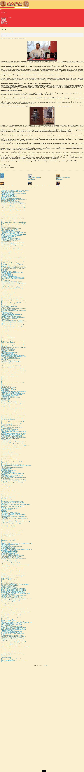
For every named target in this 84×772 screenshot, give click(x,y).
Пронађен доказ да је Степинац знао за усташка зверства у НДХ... (11, 522)
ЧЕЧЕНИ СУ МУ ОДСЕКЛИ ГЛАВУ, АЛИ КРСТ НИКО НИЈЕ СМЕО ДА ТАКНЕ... (13, 628)
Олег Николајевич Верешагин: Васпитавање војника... (9, 551)
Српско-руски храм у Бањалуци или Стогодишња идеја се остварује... (12, 467)
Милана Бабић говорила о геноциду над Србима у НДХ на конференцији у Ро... (14, 199)
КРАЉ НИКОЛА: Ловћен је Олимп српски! (7, 498)
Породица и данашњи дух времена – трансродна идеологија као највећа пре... (13, 431)
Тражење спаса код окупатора (6, 339)
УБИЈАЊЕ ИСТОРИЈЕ (4, 426)
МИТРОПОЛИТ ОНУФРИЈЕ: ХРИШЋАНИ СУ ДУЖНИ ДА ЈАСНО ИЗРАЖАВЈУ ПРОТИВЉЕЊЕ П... (16, 622)
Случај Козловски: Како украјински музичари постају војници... (11, 231)
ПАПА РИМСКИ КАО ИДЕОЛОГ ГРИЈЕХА (7, 483)
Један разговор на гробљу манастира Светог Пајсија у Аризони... (11, 282)
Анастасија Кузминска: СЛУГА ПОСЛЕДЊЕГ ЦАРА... (9, 550)
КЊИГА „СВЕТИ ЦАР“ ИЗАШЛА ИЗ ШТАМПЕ (8, 559)
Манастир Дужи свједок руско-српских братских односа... (10, 651)
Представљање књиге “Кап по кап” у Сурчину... (8, 227)
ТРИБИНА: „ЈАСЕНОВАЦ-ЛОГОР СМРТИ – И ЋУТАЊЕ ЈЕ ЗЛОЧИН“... (12, 532)
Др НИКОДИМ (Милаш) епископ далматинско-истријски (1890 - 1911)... (12, 264)
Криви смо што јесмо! (4, 541)
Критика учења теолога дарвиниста (6, 536)
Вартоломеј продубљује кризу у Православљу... (8, 463)
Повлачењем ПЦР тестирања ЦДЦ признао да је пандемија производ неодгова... (14, 414)
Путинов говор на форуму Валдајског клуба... (8, 337)
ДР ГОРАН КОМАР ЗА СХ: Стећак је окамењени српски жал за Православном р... (14, 576)
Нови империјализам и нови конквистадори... (8, 305)
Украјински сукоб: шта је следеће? (6, 237)
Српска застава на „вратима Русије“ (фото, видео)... (9, 552)
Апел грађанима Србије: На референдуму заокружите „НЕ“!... (11, 417)
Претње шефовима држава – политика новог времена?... (10, 301)
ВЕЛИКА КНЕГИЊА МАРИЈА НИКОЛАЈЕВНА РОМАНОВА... (10, 554)
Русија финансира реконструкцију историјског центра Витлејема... (11, 631)
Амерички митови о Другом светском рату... (8, 594)
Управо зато (3, 380)
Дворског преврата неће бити (7, 31)
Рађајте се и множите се (5, 537)
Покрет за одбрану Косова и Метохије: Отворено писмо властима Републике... (13, 418)
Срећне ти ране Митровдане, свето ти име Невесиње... (10, 229)
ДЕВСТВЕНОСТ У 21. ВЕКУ (5, 478)
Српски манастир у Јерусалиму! (6, 494)
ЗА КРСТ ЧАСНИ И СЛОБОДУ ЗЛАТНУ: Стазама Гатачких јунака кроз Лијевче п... (14, 234)
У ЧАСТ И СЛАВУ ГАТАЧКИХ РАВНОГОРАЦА (8, 342)
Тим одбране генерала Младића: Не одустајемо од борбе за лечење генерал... (14, 627)
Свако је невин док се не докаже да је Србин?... (8, 586)
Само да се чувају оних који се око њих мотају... (8, 236)
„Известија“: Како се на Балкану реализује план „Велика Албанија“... (12, 626)
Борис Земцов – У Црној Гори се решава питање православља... (11, 493)
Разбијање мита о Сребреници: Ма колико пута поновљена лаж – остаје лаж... (13, 300)
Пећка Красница (3, 351)
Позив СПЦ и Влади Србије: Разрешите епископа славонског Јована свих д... (13, 341)
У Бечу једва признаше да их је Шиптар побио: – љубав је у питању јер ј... (13, 482)
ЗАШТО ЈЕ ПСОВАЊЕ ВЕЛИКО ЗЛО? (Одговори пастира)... (10, 600)
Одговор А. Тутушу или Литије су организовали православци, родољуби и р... (13, 382)
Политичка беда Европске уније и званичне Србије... (9, 216)
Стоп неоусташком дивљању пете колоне (7, 315)
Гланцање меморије (4, 519)
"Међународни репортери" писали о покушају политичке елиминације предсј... (13, 245)
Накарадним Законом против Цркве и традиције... (9, 458)
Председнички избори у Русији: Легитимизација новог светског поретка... (12, 320)
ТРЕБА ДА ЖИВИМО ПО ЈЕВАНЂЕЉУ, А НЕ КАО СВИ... (10, 508)
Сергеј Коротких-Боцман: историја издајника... (8, 200)
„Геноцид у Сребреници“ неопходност (7, 304)
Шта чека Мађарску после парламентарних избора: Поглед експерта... (12, 202)
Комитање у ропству (4, 378)
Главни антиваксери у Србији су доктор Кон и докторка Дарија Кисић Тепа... (13, 421)
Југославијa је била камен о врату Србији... (8, 396)
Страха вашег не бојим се (5, 466)
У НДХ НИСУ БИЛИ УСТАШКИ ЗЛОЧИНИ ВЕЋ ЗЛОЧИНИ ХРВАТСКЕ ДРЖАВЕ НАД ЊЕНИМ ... (16, 504)
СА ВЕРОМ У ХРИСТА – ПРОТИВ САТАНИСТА (8, 374)
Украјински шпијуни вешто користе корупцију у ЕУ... (9, 194)
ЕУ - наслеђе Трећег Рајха (5, 260)
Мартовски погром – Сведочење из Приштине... (8, 271)
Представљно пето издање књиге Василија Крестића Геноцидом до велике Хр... (14, 516)
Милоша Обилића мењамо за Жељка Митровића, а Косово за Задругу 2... (13, 355)
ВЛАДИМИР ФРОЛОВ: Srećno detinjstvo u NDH (8, 563)
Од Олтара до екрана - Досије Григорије (7, 243)
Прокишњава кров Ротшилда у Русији (7, 377)
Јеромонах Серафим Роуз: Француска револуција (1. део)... (10, 577)
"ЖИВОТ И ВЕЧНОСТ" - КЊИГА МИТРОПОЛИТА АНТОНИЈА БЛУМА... (12, 501)
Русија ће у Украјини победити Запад (7, 348)
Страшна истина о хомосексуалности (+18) (8, 630)
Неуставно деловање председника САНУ (7, 476)
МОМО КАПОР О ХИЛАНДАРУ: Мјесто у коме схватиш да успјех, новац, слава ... (14, 599)
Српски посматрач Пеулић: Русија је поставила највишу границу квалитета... (13, 317)
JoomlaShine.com (47, 665)
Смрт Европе (3, 385)
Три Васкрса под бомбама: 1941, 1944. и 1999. (8, 533)
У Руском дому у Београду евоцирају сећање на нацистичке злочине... (12, 272)
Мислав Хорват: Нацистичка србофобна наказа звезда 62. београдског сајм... (13, 592)
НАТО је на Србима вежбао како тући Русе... (8, 360)
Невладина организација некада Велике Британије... (9, 387)
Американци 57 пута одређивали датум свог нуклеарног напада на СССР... (13, 575)
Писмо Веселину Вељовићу (5, 439)
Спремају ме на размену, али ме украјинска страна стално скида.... (12, 314)
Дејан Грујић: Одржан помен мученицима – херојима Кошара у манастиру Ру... (13, 640)
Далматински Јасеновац (5, 379)
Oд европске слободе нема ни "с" (6, 384)
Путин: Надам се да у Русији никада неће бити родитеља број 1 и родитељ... (13, 514)
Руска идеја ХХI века (4, 616)
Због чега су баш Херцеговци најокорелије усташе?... (9, 299)
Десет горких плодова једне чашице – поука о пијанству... (10, 201)
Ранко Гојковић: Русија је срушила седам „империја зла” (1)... (11, 454)
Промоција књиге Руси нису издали (6, 416)
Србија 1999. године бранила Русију (7, 542)
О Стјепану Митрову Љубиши (6, 336)
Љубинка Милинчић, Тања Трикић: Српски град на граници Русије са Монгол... (13, 621)
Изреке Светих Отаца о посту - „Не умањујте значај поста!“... (11, 583)
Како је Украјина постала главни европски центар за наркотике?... (11, 219)
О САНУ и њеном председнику (6, 471)
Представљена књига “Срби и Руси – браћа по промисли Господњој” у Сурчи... (13, 267)
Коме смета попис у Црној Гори (6, 442)
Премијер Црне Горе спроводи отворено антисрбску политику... (11, 440)
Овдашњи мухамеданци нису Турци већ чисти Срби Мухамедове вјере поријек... (14, 391)
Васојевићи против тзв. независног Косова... (8, 553)
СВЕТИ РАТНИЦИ (4, 505)
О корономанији (3, 432)
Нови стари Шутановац (5, 269)
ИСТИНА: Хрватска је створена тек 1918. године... (9, 560)
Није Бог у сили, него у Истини (6, 456)
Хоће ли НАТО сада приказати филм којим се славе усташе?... (11, 614)
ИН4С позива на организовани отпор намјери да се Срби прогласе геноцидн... (13, 308)
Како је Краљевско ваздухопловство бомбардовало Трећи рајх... (11, 539)
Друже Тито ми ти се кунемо (5, 444)
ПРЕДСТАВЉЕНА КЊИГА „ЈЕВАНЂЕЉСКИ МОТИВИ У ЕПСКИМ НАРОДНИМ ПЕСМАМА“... (15, 593)
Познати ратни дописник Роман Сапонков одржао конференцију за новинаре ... (14, 257)
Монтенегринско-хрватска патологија (7, 335)
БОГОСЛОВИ (3, 634)
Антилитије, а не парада (5, 383)
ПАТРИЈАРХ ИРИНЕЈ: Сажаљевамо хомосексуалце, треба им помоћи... (12, 555)
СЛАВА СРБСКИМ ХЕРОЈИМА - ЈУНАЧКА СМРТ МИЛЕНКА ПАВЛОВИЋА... (13, 502)
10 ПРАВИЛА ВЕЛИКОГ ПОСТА (6, 657)
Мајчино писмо (3, 538)
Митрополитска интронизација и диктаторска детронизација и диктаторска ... (13, 434)
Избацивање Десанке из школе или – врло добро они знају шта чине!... (12, 496)
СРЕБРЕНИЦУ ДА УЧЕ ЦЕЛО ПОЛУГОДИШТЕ (8, 389)
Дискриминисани (4, 511)
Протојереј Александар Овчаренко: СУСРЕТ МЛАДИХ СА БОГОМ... (12, 635)
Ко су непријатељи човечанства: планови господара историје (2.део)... (12, 365)
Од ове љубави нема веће (5, 515)
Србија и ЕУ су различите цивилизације (7, 195)
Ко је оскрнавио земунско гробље (6, 197)
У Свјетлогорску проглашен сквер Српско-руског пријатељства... (11, 556)
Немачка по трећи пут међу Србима (7, 388)
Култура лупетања (4, 524)
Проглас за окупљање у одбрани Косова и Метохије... (9, 381)
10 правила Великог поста (5, 364)
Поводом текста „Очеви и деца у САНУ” (7, 313)
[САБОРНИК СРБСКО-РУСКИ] (14, 4)
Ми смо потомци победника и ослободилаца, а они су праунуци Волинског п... (13, 258)
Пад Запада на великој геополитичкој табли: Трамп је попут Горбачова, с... (13, 285)
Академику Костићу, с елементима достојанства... (9, 470)
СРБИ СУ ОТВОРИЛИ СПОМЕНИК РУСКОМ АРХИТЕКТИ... (10, 512)
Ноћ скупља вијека (4, 270)
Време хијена (3, 375)
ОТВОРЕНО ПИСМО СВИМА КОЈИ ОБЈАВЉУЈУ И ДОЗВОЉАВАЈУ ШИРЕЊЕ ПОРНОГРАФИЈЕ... (16, 543)
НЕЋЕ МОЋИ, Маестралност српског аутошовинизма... (10, 429)
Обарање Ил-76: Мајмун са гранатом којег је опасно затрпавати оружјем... (13, 324)
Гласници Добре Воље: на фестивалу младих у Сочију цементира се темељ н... (14, 321)
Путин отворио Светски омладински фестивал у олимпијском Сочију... (12, 322)
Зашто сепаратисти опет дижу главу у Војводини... (9, 276)
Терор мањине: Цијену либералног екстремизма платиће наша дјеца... (12, 298)
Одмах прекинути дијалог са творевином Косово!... (9, 303)
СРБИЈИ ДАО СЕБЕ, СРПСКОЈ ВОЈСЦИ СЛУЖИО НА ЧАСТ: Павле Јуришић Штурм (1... (15, 190)
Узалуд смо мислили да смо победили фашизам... (9, 354)
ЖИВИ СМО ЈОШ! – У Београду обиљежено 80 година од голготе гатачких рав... (14, 266)
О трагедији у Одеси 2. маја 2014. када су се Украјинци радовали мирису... (13, 393)
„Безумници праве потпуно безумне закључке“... (9, 581)
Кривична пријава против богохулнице (7, 353)
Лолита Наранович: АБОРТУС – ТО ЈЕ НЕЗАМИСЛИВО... (10, 596)
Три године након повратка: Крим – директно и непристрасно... (11, 652)
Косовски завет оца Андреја (5, 469)
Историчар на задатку (4, 517)
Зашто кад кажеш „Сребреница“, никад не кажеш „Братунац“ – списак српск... (13, 617)
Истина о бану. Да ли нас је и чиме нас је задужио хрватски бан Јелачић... (13, 464)
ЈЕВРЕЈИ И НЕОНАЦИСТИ (5, 400)
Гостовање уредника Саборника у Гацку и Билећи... (9, 240)
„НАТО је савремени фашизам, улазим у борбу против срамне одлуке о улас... (13, 629)
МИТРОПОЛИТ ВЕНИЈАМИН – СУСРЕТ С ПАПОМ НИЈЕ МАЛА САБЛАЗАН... (13, 415)
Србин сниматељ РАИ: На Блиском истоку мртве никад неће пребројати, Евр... (13, 641)
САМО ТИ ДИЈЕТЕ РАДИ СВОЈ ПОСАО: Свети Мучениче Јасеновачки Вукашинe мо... (15, 660)
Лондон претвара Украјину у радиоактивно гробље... (9, 352)
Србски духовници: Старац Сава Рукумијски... (8, 472)
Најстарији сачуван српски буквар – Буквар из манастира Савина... (12, 435)
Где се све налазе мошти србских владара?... (8, 220)
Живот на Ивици (3, 510)
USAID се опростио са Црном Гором (7, 275)
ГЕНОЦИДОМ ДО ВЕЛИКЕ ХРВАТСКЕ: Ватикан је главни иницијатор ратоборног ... (14, 518)
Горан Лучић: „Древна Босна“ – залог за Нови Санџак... (10, 579)
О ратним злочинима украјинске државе (7, 362)
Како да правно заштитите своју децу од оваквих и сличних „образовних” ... (13, 638)
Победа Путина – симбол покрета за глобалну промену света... (11, 316)
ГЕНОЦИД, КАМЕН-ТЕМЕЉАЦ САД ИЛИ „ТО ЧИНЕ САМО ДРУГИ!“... (12, 397)
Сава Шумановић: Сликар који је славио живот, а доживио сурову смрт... (12, 242)
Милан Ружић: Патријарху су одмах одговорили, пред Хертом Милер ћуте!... (13, 588)
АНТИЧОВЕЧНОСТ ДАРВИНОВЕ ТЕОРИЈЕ (8, 419)
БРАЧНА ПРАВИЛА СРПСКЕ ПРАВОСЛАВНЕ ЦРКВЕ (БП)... (10, 392)
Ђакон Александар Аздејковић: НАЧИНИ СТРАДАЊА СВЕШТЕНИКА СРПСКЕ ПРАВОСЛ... (15, 584)
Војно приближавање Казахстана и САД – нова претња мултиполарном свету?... (14, 283)
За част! (2, 311)
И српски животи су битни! (5, 474)
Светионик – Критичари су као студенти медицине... (9, 500)
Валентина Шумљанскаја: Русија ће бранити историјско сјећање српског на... (13, 613)
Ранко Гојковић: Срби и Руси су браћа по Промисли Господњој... (11, 281)
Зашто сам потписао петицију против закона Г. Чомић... (10, 459)
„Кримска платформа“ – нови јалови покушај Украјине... (10, 438)
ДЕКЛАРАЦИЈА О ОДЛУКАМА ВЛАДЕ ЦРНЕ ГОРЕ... (9, 306)
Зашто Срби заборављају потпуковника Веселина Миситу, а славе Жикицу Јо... (13, 433)
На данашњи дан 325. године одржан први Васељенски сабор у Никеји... (12, 261)
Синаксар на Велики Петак (5, 398)
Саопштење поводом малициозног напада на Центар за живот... (11, 404)
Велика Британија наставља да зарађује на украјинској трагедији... (12, 326)
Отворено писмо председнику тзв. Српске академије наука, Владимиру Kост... (13, 477)
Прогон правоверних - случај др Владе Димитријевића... (10, 557)
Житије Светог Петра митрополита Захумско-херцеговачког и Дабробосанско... (13, 340)
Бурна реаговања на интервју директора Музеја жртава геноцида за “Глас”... (13, 344)
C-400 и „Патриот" (4, 574)
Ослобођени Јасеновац (5, 495)
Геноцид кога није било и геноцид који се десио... (9, 296)
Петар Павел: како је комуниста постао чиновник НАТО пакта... (11, 228)
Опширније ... (34, 179)
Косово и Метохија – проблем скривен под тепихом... (9, 265)
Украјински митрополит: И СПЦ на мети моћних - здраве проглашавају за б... (13, 437)
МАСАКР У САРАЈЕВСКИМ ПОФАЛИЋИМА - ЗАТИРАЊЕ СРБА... (11, 632)
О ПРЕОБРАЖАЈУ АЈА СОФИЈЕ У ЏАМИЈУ (8, 540)
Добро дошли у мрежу (4, 323)
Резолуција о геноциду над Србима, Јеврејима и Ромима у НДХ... (11, 423)
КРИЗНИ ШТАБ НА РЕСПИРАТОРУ (6, 424)
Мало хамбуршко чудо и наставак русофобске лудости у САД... (11, 615)
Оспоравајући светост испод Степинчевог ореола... (9, 639)
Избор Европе (3, 204)
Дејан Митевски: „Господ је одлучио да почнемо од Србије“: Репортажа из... (13, 642)
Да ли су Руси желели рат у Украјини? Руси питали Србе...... (10, 376)
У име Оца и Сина (4, 484)
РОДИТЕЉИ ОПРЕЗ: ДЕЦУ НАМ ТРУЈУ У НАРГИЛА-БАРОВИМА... (11, 624)
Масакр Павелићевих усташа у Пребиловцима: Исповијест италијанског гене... (13, 480)
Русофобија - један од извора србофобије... (8, 349)
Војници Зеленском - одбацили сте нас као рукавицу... (9, 338)
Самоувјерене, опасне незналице (6, 312)
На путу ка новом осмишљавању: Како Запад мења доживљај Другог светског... (13, 356)
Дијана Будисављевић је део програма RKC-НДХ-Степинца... (11, 513)
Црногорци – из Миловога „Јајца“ (6, 499)
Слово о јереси (3, 259)
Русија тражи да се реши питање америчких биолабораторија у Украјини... (13, 218)
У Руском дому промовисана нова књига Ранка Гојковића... (10, 395)
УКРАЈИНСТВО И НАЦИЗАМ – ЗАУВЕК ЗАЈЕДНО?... (9, 230)
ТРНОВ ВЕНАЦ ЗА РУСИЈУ (5, 545)
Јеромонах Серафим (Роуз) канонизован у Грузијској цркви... (11, 238)
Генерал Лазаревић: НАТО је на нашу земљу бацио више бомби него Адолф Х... (14, 595)
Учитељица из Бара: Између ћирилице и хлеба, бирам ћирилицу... (11, 653)
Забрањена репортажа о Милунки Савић (7, 659)
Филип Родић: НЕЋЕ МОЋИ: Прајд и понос (8, 547)
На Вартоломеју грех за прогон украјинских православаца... (10, 358)
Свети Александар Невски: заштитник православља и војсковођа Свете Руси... (13, 223)
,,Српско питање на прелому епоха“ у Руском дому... (9, 402)
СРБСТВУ (2, 279)
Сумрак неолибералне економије (6, 455)
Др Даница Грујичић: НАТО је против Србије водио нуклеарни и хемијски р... (13, 591)
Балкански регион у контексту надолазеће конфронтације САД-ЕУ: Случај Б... (13, 191)
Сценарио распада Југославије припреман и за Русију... (10, 233)
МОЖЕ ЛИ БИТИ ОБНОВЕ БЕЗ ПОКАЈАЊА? (8, 430)
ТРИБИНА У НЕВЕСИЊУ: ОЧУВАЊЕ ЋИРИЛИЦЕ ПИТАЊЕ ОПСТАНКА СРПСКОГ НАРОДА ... (16, 521)
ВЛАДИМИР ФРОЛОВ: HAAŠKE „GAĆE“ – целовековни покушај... (11, 572)
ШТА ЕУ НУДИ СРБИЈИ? (5, 390)
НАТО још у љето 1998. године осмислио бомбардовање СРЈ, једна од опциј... (13, 479)
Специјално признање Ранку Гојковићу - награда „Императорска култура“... (13, 278)
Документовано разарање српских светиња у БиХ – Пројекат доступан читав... (13, 193)
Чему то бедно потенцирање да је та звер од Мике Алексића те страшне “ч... (13, 473)
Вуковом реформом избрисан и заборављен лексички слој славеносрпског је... (13, 224)
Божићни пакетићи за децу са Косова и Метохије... (9, 582)
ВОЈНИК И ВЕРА (3, 507)
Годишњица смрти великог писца (6, 468)
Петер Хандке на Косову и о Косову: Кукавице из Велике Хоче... (11, 244)
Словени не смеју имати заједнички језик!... (8, 192)
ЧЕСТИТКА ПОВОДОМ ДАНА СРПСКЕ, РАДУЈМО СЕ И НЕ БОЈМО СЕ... (12, 217)
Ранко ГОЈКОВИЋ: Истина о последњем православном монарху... (11, 546)
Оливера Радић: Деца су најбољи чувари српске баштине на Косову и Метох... (13, 558)
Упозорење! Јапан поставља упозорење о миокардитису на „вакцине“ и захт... (13, 420)
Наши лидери (3, 343)
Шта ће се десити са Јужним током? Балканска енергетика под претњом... (13, 277)
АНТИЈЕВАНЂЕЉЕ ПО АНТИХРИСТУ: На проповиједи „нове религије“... (12, 633)
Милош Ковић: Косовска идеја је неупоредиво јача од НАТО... (11, 601)
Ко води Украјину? (4, 255)
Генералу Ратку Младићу (5, 319)
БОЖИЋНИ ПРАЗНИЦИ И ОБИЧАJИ (7, 578)
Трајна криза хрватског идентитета (6, 246)
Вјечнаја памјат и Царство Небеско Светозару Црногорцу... (10, 457)
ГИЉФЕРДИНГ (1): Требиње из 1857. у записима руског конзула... (11, 637)
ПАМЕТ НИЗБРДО (4, 346)
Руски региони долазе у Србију (6, 661)
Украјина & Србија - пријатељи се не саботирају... (9, 196)
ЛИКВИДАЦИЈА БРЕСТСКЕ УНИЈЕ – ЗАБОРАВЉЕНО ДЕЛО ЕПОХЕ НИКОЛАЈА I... (14, 222)
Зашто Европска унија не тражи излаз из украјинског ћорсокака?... (11, 198)
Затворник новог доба (4, 359)
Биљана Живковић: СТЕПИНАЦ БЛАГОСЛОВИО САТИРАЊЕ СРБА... (12, 612)
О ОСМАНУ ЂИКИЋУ (4, 503)
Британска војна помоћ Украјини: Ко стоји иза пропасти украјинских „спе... (13, 256)
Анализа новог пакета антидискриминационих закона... (10, 460)
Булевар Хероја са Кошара (5, 618)
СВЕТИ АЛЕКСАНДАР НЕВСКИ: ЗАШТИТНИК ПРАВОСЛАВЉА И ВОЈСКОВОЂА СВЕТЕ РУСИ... (16, 598)
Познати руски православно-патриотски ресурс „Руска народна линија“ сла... (13, 268)
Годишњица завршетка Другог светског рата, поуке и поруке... (11, 239)
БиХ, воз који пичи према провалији (7, 274)
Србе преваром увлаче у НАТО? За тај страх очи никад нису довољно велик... (13, 481)
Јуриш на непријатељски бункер (6, 509)
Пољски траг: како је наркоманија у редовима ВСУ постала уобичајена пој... (13, 203)
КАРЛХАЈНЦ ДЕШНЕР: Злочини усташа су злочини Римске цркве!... (12, 534)
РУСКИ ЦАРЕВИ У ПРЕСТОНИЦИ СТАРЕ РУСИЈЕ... (9, 357)
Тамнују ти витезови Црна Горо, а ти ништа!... (8, 284)
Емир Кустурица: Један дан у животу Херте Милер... (9, 587)
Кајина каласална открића (5, 226)
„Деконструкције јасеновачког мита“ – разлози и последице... (11, 425)
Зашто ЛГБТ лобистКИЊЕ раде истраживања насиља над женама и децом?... (13, 573)
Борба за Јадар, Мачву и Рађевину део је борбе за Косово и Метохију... (12, 297)
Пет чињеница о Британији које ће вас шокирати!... (9, 561)
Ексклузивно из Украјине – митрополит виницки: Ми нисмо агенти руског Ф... (13, 441)
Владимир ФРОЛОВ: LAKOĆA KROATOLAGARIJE (9, 602)
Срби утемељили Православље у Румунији (8, 345)
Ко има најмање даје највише (6, 273)
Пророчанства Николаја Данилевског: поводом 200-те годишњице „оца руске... (13, 207)
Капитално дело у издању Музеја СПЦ (7, 619)
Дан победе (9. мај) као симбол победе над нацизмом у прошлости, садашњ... (13, 310)
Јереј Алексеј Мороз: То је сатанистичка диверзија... (9, 656)
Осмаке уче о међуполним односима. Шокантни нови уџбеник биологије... (13, 461)
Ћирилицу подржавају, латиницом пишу (7, 350)
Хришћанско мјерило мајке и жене (6, 405)
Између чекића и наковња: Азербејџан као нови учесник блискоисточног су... (13, 206)
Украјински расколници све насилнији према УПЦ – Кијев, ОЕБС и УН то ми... (13, 506)
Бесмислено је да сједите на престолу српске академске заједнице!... (12, 475)
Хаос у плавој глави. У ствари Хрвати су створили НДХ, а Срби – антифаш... (13, 520)
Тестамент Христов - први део (6, 386)
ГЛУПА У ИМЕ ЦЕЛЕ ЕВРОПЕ (6, 241)
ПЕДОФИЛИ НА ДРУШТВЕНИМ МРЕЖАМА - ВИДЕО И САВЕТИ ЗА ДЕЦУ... (13, 623)
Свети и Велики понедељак (5, 399)
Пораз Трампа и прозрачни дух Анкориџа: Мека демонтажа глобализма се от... (13, 205)
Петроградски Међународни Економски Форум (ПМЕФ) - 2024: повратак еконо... (14, 302)
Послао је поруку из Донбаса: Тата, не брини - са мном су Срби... (11, 394)
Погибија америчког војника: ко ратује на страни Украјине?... (11, 286)
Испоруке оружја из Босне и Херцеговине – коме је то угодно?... (11, 295)
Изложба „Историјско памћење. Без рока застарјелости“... (10, 262)
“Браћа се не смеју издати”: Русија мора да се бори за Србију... (11, 658)
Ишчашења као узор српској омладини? (7, 422)
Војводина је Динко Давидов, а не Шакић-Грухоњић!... (9, 318)
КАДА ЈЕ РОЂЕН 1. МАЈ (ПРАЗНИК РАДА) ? (8, 535)
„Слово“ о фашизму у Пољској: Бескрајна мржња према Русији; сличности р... (13, 443)
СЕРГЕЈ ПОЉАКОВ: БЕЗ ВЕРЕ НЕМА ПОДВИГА (9, 620)
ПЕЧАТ (4, 168)
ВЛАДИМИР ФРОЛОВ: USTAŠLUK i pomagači (8, 548)
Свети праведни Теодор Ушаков (6, 603)
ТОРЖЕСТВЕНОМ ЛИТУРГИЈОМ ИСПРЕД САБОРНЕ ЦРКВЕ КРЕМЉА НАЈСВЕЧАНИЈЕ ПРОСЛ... (16, 549)
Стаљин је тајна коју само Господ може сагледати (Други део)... (11, 453)
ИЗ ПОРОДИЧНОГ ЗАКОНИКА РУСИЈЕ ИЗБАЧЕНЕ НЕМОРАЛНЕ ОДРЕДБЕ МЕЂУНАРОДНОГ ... (16, 465)
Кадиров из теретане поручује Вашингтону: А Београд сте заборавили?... (12, 580)
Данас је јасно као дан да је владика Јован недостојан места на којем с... (13, 221)
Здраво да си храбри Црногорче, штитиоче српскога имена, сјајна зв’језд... (13, 401)
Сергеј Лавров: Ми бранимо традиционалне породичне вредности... (12, 523)
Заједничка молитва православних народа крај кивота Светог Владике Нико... (13, 636)
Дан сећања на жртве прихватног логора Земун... (9, 309)
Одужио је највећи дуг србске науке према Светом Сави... (10, 225)
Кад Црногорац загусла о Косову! (6, 428)
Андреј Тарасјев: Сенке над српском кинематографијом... (10, 585)
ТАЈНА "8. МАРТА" (4, 462)
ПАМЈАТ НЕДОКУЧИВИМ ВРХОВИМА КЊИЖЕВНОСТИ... (10, 544)
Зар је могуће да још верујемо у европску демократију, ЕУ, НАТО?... (12, 427)
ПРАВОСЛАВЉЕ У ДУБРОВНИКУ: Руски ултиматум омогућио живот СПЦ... (13, 654)
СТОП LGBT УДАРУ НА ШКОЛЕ (6, 497)
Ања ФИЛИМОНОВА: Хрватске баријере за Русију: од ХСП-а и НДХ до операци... (14, 589)
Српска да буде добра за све (5, 280)
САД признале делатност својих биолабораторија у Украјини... (11, 361)
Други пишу (30, 179)
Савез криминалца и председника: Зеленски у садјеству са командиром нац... (13, 232)
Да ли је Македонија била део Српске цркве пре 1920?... (10, 263)
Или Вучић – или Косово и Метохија (7, 363)
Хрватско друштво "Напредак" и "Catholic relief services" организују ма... (12, 436)
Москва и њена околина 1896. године (7, 625)
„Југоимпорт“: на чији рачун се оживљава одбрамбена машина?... (11, 235)
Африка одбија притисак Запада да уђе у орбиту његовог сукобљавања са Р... (13, 347)
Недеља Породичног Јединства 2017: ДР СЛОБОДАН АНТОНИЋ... (11, 597)
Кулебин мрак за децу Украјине (6, 307)
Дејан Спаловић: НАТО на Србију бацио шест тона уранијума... (11, 562)
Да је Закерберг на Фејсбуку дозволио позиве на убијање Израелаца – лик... (13, 403)
